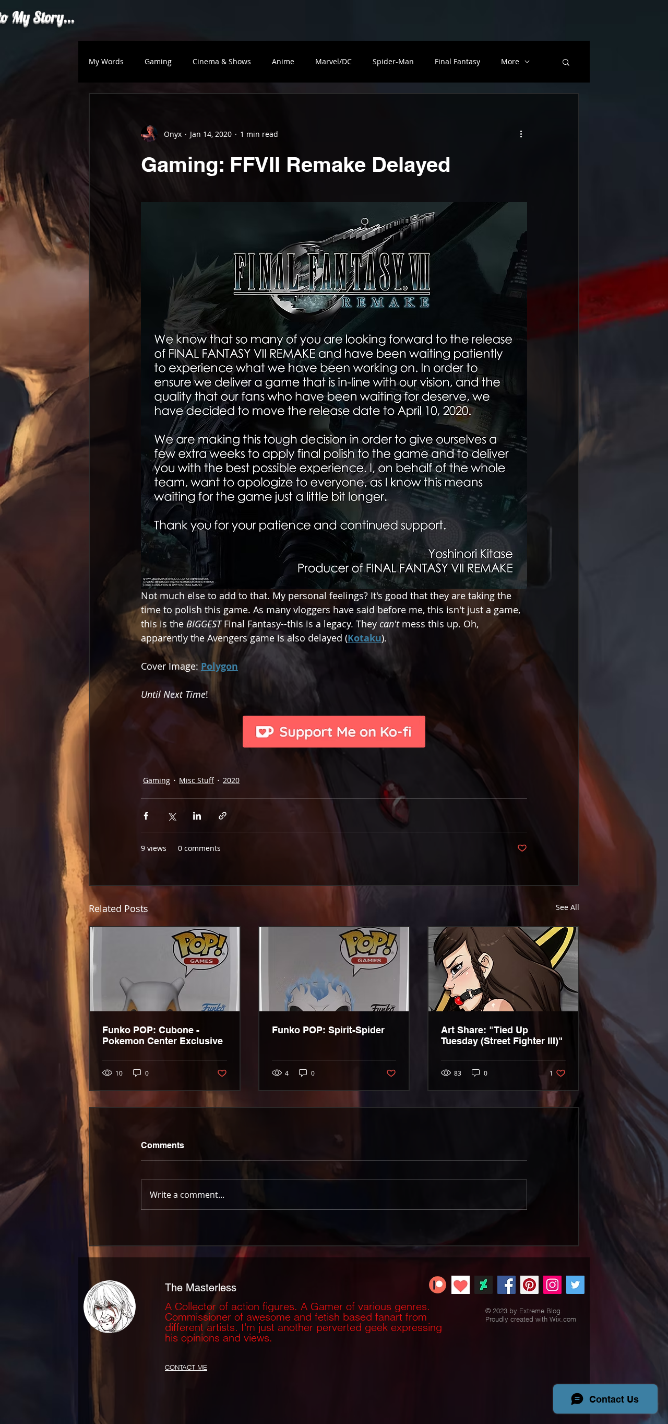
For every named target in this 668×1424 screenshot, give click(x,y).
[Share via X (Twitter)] (171, 816)
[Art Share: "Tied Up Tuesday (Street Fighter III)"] (503, 969)
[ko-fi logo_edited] (460, 1285)
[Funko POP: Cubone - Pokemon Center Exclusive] (165, 969)
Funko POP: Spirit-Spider (328, 1029)
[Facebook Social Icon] (506, 1285)
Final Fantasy (457, 61)
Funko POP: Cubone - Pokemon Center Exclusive (162, 1035)
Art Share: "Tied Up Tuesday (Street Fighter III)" (502, 1035)
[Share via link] (223, 816)
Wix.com (563, 1319)
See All (567, 907)
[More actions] (521, 133)
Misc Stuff (196, 780)
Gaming (158, 61)
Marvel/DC (333, 61)
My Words (106, 61)
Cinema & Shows (222, 61)
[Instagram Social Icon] (552, 1285)
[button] (566, 61)
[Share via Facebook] (146, 816)
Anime (283, 61)
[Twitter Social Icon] (575, 1285)
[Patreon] (437, 1285)
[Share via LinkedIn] (197, 816)
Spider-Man (393, 61)
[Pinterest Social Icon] (529, 1285)
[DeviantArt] (483, 1285)
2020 (231, 780)
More (510, 61)
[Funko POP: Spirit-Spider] (334, 969)
